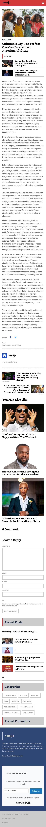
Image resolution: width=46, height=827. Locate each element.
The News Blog (26, 707)
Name (4, 573)
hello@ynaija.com (16, 756)
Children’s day (12, 345)
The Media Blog (10, 707)
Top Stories (28, 713)
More (6, 701)
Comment (6, 546)
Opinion (15, 701)
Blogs (4, 343)
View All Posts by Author (9, 362)
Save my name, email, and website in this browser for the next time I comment (22, 605)
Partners (27, 701)
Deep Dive (23, 695)
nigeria (19, 345)
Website (5, 590)
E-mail (4, 581)
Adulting (4, 345)
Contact (5, 823)
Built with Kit (23, 803)
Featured (35, 695)
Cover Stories (10, 695)
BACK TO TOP (10, 818)
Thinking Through (11, 713)
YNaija (8, 56)
